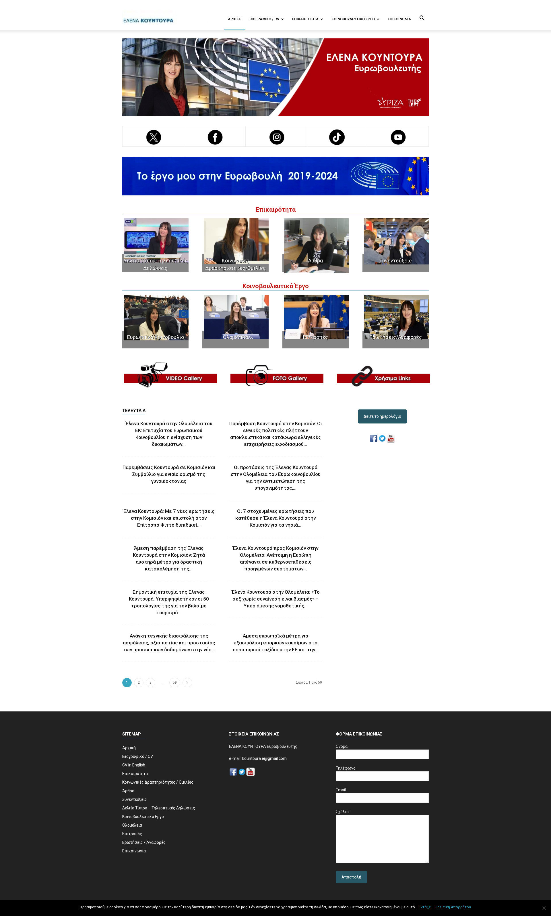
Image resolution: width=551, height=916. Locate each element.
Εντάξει (425, 907)
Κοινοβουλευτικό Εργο (353, 19)
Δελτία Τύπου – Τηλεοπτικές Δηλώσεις (158, 808)
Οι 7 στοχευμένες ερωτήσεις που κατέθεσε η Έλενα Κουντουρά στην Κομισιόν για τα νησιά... (275, 518)
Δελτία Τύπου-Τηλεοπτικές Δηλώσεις (155, 264)
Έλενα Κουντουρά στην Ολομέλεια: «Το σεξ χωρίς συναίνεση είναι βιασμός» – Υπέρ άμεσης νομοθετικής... (276, 599)
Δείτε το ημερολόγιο (382, 416)
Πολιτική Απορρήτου (453, 907)
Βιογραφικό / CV (264, 19)
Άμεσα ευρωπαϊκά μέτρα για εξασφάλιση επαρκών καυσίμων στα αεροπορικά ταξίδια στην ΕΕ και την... (276, 642)
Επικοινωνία (399, 19)
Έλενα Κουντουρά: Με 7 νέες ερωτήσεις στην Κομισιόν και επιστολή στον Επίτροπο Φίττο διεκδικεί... (168, 518)
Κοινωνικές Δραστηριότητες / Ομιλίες (157, 782)
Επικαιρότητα (305, 19)
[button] (422, 19)
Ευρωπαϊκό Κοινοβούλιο (155, 337)
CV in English (133, 765)
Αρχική (234, 19)
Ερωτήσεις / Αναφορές (144, 842)
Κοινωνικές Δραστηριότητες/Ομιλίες (235, 264)
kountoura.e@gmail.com (264, 758)
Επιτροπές (315, 337)
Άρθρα (315, 261)
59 (175, 682)
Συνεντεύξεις (395, 261)
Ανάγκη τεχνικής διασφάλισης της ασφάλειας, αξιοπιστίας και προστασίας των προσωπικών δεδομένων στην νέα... (169, 642)
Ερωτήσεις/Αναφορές (396, 337)
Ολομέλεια (235, 337)
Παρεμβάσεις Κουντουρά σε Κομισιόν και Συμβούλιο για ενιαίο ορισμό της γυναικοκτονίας (169, 474)
